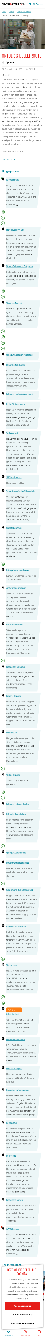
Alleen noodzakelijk (22, 1314)
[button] (4, 9)
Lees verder (7, 159)
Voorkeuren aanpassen (22, 1323)
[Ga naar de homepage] (13, 4)
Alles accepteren (23, 1306)
